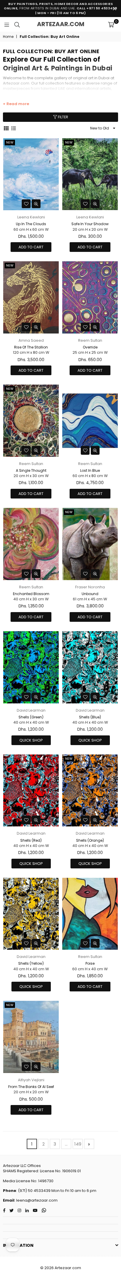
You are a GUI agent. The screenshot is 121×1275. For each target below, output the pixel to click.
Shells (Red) (31, 840)
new (10, 142)
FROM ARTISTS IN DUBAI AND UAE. (60, 8)
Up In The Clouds (31, 223)
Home (8, 36)
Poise (90, 963)
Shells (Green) (31, 717)
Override (90, 347)
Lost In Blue (90, 470)
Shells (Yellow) (31, 963)
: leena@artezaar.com (36, 1200)
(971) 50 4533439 (34, 1190)
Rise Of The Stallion (31, 347)
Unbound (90, 593)
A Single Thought (31, 470)
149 (77, 1144)
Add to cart (31, 247)
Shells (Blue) (90, 717)
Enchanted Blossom (31, 593)
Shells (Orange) (90, 840)
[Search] (17, 24)
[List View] (13, 128)
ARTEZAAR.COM (60, 24)
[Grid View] (6, 128)
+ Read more (16, 104)
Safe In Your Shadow (90, 223)
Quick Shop (31, 740)
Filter (62, 116)
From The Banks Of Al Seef (31, 1086)
